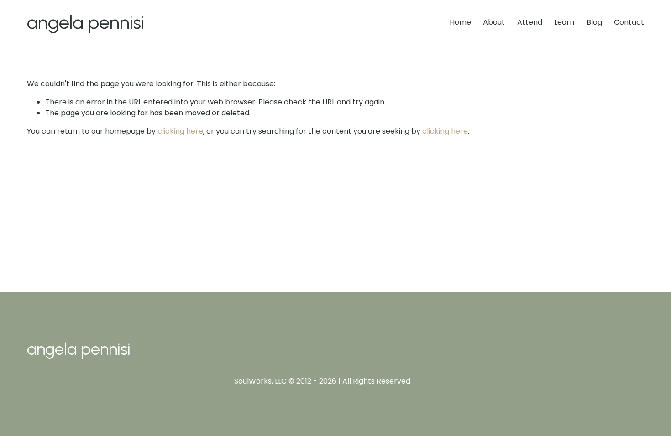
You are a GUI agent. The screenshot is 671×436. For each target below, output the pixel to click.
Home (460, 22)
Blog (594, 22)
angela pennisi (85, 22)
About (494, 22)
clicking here (180, 131)
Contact (629, 22)
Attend (529, 22)
